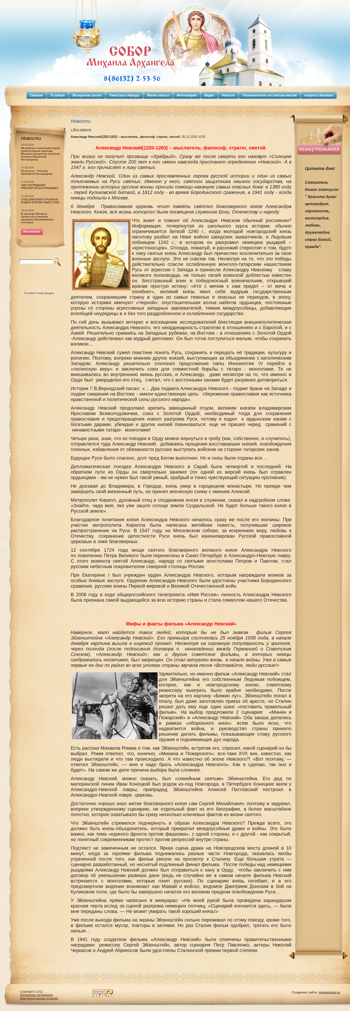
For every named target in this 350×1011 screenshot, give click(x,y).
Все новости (31, 231)
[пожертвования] (318, 155)
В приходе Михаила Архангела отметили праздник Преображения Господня (37, 218)
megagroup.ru (329, 992)
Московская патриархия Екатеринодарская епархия (39, 996)
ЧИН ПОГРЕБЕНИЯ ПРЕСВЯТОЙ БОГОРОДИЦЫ (39, 186)
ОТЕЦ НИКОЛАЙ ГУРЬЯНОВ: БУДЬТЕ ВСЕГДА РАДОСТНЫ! (40, 201)
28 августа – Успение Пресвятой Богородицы (37, 172)
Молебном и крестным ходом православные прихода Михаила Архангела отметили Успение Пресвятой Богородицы (40, 154)
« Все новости (81, 129)
